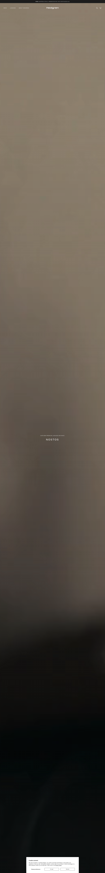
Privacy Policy (58, 865)
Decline (67, 869)
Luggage (13, 8)
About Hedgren (24, 8)
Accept (51, 869)
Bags (5, 8)
